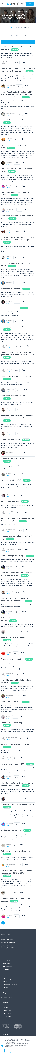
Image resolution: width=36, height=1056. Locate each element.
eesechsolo (9, 162)
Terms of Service (8, 958)
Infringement (6, 963)
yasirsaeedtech (10, 209)
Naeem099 (9, 185)
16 (17, 62)
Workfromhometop (11, 346)
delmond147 (9, 591)
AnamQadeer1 (10, 452)
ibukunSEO (9, 776)
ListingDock (7, 1010)
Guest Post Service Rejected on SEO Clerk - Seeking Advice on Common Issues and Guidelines (17, 94)
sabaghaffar (9, 231)
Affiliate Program (8, 979)
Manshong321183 (11, 529)
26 (20, 549)
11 (18, 162)
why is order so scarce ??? (12, 764)
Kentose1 (8, 652)
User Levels (6, 981)
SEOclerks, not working (11, 830)
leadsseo (8, 473)
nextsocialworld (10, 864)
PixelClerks (7, 1013)
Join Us (5, 1034)
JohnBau (8, 716)
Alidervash (9, 282)
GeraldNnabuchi (10, 798)
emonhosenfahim (11, 631)
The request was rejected (12, 659)
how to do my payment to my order (16, 744)
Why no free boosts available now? (16, 851)
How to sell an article (10, 702)
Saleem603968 (10, 549)
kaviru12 (8, 757)
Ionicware (5, 1002)
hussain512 (9, 301)
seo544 (8, 494)
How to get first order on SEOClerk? (16, 376)
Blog (4, 993)
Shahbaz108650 (10, 113)
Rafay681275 (10, 389)
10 (17, 257)
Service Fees (6, 969)
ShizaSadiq (9, 915)
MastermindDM (10, 85)
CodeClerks (7, 1008)
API (4, 990)
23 (18, 231)
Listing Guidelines (8, 966)
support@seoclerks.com (8, 942)
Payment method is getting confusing (17, 804)
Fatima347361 (10, 512)
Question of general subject (13, 637)
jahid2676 (9, 139)
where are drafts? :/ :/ (10, 480)
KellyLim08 (9, 369)
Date (10, 27)
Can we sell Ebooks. (9, 308)
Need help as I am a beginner (13, 723)
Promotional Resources (10, 984)
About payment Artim (10, 439)
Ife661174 (9, 62)
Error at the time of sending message (17, 120)
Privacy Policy (7, 960)
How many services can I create (14, 396)
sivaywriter (9, 566)
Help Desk (10, 939)
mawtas (8, 844)
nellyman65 (9, 823)
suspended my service (10, 289)
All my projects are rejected (13, 327)
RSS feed (5, 987)
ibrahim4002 (9, 673)
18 (20, 86)
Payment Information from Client (15, 458)
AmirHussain (9, 695)
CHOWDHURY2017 (11, 737)
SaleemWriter (10, 409)
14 (17, 282)
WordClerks (7, 1016)
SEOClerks (7, 1005)
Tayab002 (9, 256)
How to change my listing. (12, 556)
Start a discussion (18, 42)
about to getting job (10, 501)
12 (16, 474)
